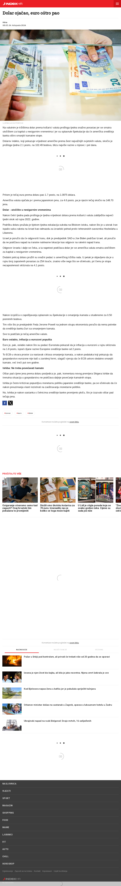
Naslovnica (9, 784)
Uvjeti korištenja (60, 871)
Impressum (47, 871)
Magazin (7, 805)
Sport (6, 798)
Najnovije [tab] (21, 650)
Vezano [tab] (99, 650)
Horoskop (8, 864)
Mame (5, 827)
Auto (5, 849)
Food (5, 820)
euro (19, 413)
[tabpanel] (60, 694)
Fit (4, 842)
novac (7, 413)
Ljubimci (7, 834)
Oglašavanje (7, 871)
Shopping (8, 813)
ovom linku (74, 422)
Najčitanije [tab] (60, 650)
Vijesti (6, 791)
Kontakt (37, 871)
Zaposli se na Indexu (23, 871)
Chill (5, 856)
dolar (30, 413)
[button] (117, 3)
